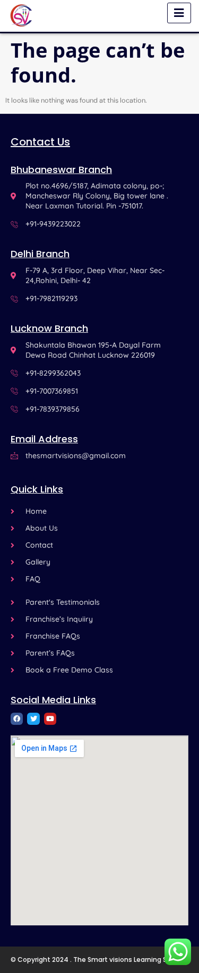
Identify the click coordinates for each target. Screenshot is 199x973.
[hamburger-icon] (179, 13)
